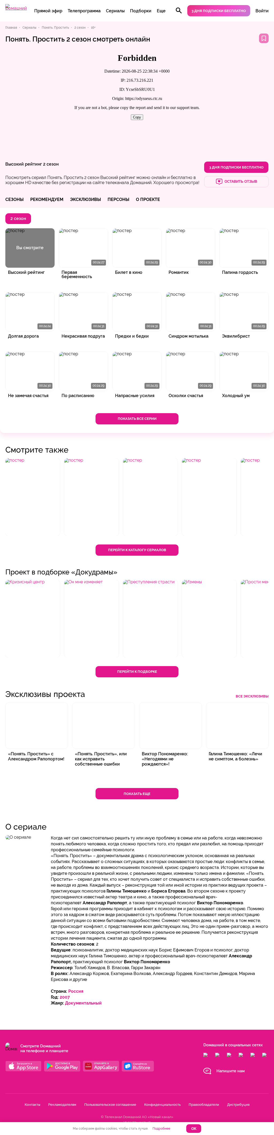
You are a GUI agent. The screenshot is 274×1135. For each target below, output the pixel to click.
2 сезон (51, 164)
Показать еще (137, 794)
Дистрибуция (238, 1105)
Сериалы (115, 10)
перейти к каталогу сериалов (137, 550)
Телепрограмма (84, 10)
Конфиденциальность (162, 1105)
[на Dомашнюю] (16, 8)
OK (193, 1129)
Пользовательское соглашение (110, 1105)
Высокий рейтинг (23, 164)
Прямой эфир (48, 10)
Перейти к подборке (137, 672)
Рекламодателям (62, 1105)
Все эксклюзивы (252, 696)
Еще (161, 10)
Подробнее (161, 1128)
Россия (75, 991)
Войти (262, 10)
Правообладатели (204, 1105)
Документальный (83, 1003)
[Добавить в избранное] (264, 38)
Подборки (140, 10)
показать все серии (137, 419)
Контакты (32, 1105)
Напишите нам (230, 1071)
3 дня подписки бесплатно (219, 11)
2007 (65, 997)
